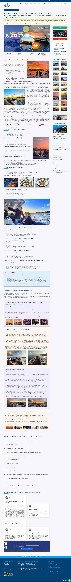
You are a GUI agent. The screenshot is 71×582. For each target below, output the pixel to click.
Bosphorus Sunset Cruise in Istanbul (25, 563)
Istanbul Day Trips (59, 3)
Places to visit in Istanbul (58, 145)
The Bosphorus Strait (58, 172)
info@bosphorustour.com (54, 567)
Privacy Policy (6, 564)
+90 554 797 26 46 (53, 564)
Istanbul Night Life (57, 157)
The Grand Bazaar (57, 170)
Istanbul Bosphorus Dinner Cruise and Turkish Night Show (30, 565)
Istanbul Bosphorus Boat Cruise (24, 567)
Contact (65, 3)
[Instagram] (7, 1)
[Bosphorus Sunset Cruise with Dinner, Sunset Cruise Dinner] (56, 65)
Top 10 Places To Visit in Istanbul (60, 134)
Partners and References (9, 569)
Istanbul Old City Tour (22, 571)
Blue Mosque (56, 168)
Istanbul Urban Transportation (60, 152)
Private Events (37, 3)
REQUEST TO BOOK (60, 39)
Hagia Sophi (56, 163)
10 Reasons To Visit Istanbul (59, 142)
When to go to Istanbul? (58, 147)
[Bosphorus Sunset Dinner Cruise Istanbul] (16, 365)
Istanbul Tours (51, 3)
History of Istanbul (57, 136)
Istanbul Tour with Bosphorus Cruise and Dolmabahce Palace (31, 568)
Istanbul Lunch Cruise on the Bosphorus (26, 564)
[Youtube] (9, 1)
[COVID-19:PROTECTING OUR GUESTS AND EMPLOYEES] (27, 551)
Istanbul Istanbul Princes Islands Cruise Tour (27, 569)
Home (18, 3)
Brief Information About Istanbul (60, 138)
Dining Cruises (30, 3)
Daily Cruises (23, 3)
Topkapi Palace (57, 166)
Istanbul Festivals (57, 161)
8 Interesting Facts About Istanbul (60, 140)
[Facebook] (5, 1)
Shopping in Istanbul (58, 159)
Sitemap (5, 571)
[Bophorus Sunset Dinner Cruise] (11, 187)
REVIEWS (61, 27)
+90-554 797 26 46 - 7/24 (55, 1)
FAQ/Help (6, 563)
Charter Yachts (44, 3)
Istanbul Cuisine (57, 155)
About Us (5, 567)
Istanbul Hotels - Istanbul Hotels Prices (60, 150)
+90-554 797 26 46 (62, 51)
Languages (64, 1)
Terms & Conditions (8, 565)
